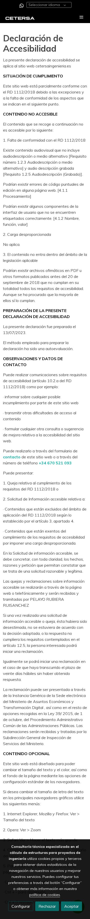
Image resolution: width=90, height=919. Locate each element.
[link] (20, 17)
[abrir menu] (81, 17)
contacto (12, 456)
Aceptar (71, 906)
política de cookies (44, 894)
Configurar (21, 906)
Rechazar (47, 906)
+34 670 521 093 (55, 462)
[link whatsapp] (22, 5)
